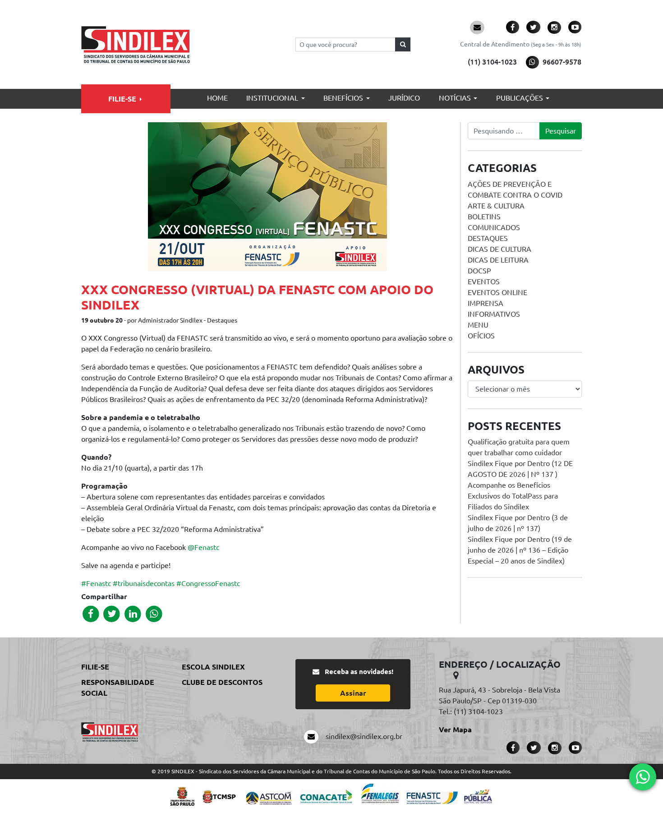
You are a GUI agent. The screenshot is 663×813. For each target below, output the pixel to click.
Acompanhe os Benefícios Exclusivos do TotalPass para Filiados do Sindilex (513, 496)
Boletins (484, 216)
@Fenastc (203, 547)
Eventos (484, 281)
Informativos (494, 314)
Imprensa (485, 303)
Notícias (455, 98)
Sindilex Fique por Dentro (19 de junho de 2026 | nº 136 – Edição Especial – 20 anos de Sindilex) (520, 550)
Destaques (488, 238)
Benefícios (343, 98)
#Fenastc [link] (96, 583)
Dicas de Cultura (499, 249)
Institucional (272, 98)
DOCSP (479, 271)
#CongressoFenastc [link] (208, 583)
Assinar (353, 693)
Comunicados (494, 227)
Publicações (519, 98)
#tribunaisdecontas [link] (144, 583)
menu (478, 325)
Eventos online (497, 292)
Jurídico (404, 98)
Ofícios (481, 336)
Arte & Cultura (496, 206)
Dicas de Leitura (498, 260)
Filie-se (122, 99)
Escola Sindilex (213, 667)
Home (217, 98)
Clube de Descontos (222, 682)
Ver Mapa (455, 729)
